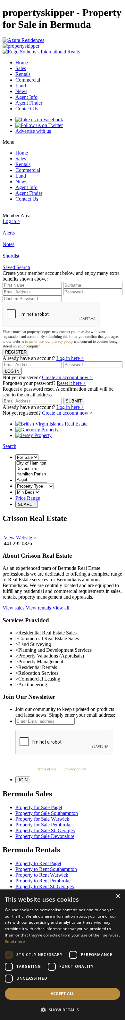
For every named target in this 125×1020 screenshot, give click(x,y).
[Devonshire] (31, 469)
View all (60, 607)
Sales (20, 68)
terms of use (34, 341)
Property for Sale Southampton (46, 813)
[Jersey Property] (33, 435)
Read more (15, 941)
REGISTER (16, 352)
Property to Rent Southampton (46, 869)
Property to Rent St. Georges (44, 886)
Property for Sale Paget (38, 807)
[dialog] (62, 954)
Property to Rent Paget (38, 863)
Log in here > (70, 358)
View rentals (38, 607)
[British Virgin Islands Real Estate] (51, 423)
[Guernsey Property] (37, 429)
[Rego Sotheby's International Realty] (62, 52)
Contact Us (26, 108)
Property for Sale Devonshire (44, 836)
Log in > (11, 221)
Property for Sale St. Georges (45, 830)
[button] (62, 1010)
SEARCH (26, 504)
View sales (13, 607)
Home (21, 62)
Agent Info (26, 97)
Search (9, 446)
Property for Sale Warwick (42, 819)
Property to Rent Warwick (41, 875)
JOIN (23, 779)
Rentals (22, 74)
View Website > (20, 537)
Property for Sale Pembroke (43, 824)
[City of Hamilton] (31, 463)
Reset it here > (71, 383)
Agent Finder (28, 103)
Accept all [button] (63, 993)
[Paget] (31, 479)
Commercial (27, 80)
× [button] (117, 896)
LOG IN (12, 371)
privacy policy (62, 341)
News (21, 91)
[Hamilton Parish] (31, 474)
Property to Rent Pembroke (43, 880)
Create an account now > (67, 377)
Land (20, 85)
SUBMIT (74, 401)
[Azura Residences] (62, 40)
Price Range (27, 498)
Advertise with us (33, 131)
